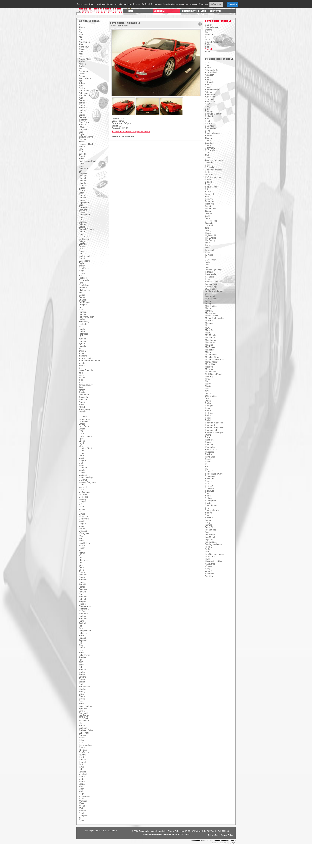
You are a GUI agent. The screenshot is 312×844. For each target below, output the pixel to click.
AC (80, 30)
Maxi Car (209, 320)
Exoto (208, 191)
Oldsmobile (84, 560)
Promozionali (211, 430)
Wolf (81, 808)
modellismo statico (103, 12)
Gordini (82, 295)
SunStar (209, 517)
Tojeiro (82, 747)
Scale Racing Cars (214, 474)
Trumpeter (210, 556)
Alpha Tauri (84, 47)
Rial (80, 643)
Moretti (82, 521)
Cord (81, 205)
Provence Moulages (214, 432)
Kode (81, 404)
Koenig (82, 407)
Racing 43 (209, 440)
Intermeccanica (86, 358)
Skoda (82, 699)
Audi (81, 85)
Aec (80, 32)
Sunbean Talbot (86, 730)
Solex (81, 703)
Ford (81, 283)
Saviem (82, 677)
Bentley (82, 110)
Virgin (81, 791)
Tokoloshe (210, 534)
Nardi (81, 538)
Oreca (81, 567)
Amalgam (209, 75)
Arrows (82, 73)
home (130, 11)
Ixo (206, 257)
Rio (206, 464)
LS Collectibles (212, 298)
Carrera (208, 140)
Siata (81, 694)
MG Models (210, 335)
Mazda (82, 489)
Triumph (82, 762)
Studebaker (84, 720)
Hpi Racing (210, 240)
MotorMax (209, 369)
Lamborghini (84, 419)
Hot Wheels (210, 238)
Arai (80, 68)
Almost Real (211, 72)
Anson (208, 77)
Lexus (81, 433)
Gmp (207, 218)
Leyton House (85, 436)
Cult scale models (213, 170)
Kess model (210, 274)
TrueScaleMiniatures (214, 554)
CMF (207, 155)
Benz (81, 112)
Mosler (82, 528)
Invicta (82, 363)
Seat (81, 684)
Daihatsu (83, 222)
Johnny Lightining (213, 269)
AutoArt (208, 87)
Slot (207, 47)
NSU (81, 555)
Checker (82, 176)
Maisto (208, 308)
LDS (81, 431)
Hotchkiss (83, 334)
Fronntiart (209, 201)
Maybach (83, 487)
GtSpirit (208, 228)
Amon (81, 56)
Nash (81, 540)
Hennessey (84, 321)
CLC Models (211, 150)
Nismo (82, 545)
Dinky (207, 172)
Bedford (82, 105)
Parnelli (82, 584)
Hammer (83, 314)
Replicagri (209, 452)
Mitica (208, 352)
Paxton (82, 587)
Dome (81, 253)
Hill (80, 326)
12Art (207, 62)
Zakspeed (83, 815)
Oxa (207, 398)
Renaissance (211, 449)
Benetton (83, 107)
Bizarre (208, 123)
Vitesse (208, 566)
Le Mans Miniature (213, 291)
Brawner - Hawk (86, 144)
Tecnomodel (210, 530)
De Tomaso (84, 239)
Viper (81, 789)
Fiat (80, 275)
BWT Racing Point (87, 161)
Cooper (82, 200)
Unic (81, 769)
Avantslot (209, 99)
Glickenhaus (84, 290)
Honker (82, 331)
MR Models (210, 371)
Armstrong (83, 71)
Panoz (82, 582)
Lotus (81, 453)
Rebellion (83, 633)
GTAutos (209, 225)
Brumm (208, 135)
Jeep (81, 382)
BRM (81, 149)
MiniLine (209, 345)
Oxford (208, 401)
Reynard (82, 640)
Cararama (209, 138)
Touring (82, 755)
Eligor (207, 184)
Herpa (208, 233)
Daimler (82, 224)
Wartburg (83, 801)
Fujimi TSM (210, 208)
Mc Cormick (84, 492)
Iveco (81, 375)
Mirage (82, 514)
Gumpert (83, 304)
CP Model (209, 167)
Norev (208, 384)
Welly (207, 568)
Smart (81, 701)
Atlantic (208, 84)
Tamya (208, 522)
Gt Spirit (82, 300)
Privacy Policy (214, 835)
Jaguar (82, 377)
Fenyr (81, 270)
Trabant (82, 759)
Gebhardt (83, 287)
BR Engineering (86, 137)
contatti (215, 11)
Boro (81, 132)
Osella (82, 572)
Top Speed (210, 539)
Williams (83, 806)
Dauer (81, 234)
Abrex (208, 65)
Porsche (82, 618)
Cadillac (82, 163)
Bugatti (82, 156)
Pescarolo (83, 596)
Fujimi (208, 206)
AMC (81, 54)
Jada (207, 262)
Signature (209, 491)
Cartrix (208, 145)
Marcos (82, 472)
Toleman (83, 750)
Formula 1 (209, 34)
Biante (208, 121)
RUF (81, 662)
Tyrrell (81, 767)
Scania (82, 679)
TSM (207, 559)
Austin (82, 88)
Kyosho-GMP (211, 281)
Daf (80, 219)
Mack (81, 458)
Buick (81, 158)
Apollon (82, 64)
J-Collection (210, 260)
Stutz (81, 723)
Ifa (80, 348)
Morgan (82, 523)
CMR (207, 157)
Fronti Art (209, 204)
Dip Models (210, 174)
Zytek (81, 820)
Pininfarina (84, 609)
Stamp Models (212, 510)
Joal (207, 267)
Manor (81, 465)
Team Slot (210, 527)
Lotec (81, 450)
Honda (82, 329)
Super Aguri (84, 733)
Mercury (82, 499)
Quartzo (209, 435)
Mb (206, 325)
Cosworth (83, 210)
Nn (80, 550)
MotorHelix (210, 367)
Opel (81, 565)
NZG (207, 391)
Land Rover (84, 426)
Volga (81, 793)
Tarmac (208, 525)
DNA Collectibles (213, 177)
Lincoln (82, 441)
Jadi (207, 264)
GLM (207, 216)
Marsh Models (211, 315)
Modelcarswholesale (214, 359)
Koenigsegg (84, 409)
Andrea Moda (85, 59)
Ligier (81, 438)
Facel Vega (84, 268)
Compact (83, 197)
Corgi (207, 165)
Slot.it (208, 495)
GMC (81, 292)
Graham (82, 297)
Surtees (82, 735)
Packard (82, 574)
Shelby (82, 691)
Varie (207, 51)
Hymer (82, 343)
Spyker (82, 711)
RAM (81, 628)
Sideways (209, 488)
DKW (81, 248)
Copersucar (84, 202)
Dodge (82, 251)
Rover (81, 660)
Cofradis (209, 162)
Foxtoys (209, 199)
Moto (207, 39)
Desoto (82, 246)
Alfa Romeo (84, 42)
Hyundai (82, 346)
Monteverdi (84, 519)
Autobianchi (84, 95)
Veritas (82, 781)
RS (206, 469)
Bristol (82, 146)
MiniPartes (210, 347)
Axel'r (207, 104)
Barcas (82, 100)
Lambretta (83, 421)
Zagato (82, 813)
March (81, 470)
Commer (83, 195)
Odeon (208, 393)
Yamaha (82, 810)
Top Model (210, 537)
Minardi (82, 506)
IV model (209, 255)
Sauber (82, 672)
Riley (81, 645)
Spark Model (211, 505)
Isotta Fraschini (86, 370)
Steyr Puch (84, 716)
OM (80, 562)
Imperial (82, 351)
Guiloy (208, 230)
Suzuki (82, 737)
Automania (210, 94)
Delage (82, 241)
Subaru (82, 725)
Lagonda (83, 416)
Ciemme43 (210, 148)
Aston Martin (85, 78)
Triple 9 (208, 547)
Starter (208, 515)
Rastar (208, 442)
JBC (81, 380)
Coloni (81, 193)
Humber (82, 341)
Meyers (82, 501)
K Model (209, 272)
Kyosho (208, 279)
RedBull (82, 635)
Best (207, 118)
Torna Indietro (123, 136)
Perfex (208, 410)
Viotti (81, 786)
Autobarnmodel (212, 89)
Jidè (81, 387)
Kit (206, 37)
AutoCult (209, 92)
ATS (81, 81)
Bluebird (82, 124)
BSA (81, 151)
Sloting (208, 498)
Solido (208, 503)
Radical (82, 623)
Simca (82, 696)
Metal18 (209, 333)
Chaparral (83, 173)
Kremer (82, 411)
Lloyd (81, 443)
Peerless (83, 589)
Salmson (83, 669)
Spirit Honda (84, 708)
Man (81, 463)
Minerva (82, 509)
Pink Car (209, 413)
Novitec (208, 386)
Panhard (82, 579)
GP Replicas (211, 221)
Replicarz (209, 454)
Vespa (81, 784)
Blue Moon (210, 126)
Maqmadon (210, 313)
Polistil (208, 418)
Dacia (81, 217)
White (81, 803)
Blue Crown (84, 122)
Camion (208, 25)
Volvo (81, 798)
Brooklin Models (212, 133)
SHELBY (209, 486)
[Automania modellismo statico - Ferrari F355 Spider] (156, 95)
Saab (81, 664)
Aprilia (81, 66)
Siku (207, 493)
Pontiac (82, 616)
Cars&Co (209, 143)
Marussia (83, 475)
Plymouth (83, 613)
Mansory (83, 467)
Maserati (83, 480)
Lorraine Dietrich (86, 448)
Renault (82, 638)
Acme (208, 67)
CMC (207, 152)
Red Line (209, 444)
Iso (80, 368)
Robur (81, 652)
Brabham (83, 139)
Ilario (207, 242)
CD (80, 171)
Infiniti (81, 353)
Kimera (82, 402)
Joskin (82, 392)
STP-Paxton (84, 718)
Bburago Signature (213, 114)
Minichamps (210, 340)
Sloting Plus (210, 500)
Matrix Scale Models (214, 318)
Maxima (209, 323)
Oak (81, 557)
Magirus (82, 460)
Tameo (208, 520)
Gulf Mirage (84, 302)
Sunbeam (83, 728)
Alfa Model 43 (211, 70)
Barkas (82, 103)
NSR (207, 388)
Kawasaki (83, 397)
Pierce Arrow (85, 606)
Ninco (207, 379)
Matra (81, 484)
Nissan (82, 548)
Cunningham (84, 214)
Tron (207, 551)
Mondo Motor (211, 362)
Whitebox (209, 573)
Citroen (82, 188)
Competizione (211, 27)
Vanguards (210, 564)
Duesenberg (84, 261)
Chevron (82, 180)
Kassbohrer (84, 394)
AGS (81, 34)
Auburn (82, 83)
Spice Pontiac (85, 706)
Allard (81, 44)
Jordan (82, 390)
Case (81, 166)
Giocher (208, 213)
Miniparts (209, 350)
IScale (208, 247)
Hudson (82, 339)
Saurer (82, 674)
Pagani (82, 577)
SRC (207, 508)
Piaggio (82, 604)
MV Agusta (84, 533)
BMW (81, 127)
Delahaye (83, 244)
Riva (81, 650)
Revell (208, 459)
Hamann (82, 312)
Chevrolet (83, 178)
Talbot (81, 740)
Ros (207, 466)
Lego (207, 294)
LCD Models (211, 289)
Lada (81, 414)
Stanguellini (84, 713)
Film (207, 32)
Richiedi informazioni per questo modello (131, 131)
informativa (216, 4)
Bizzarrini (83, 120)
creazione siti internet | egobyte (224, 843)
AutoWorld (210, 97)
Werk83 (208, 571)
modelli (159, 11)
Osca (81, 570)
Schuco (208, 481)
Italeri (207, 252)
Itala (81, 373)
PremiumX (210, 425)
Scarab (82, 682)
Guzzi (81, 307)
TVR (81, 764)
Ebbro (208, 179)
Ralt (80, 626)
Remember (210, 447)
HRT (81, 336)
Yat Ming (209, 576)
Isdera (81, 365)
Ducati (82, 258)
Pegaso (82, 592)
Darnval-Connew (86, 229)
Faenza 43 (210, 194)
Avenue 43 (210, 101)
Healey (82, 319)
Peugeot (82, 601)
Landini (82, 429)
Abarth (82, 27)
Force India (84, 280)
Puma (81, 621)
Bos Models (210, 128)
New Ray (209, 376)
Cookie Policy (227, 835)
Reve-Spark (210, 457)
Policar (208, 415)
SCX (207, 483)
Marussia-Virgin (86, 477)
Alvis (81, 51)
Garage (208, 211)
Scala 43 (209, 471)
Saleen (82, 667)
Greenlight (210, 223)
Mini (81, 511)
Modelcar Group (212, 357)
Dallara (82, 227)
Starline (208, 513)
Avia (81, 98)
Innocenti (83, 356)
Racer (208, 437)
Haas (81, 309)
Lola (81, 446)
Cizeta (82, 190)
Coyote (82, 212)
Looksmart (210, 296)
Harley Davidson (86, 317)
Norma (82, 553)
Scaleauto (209, 476)
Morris (81, 526)
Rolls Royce (84, 655)
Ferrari (82, 273)
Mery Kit (209, 330)
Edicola (208, 182)
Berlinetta (209, 116)
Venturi (82, 779)
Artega (82, 76)
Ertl (206, 189)
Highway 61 (210, 235)
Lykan (81, 455)
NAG (81, 536)
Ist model (209, 250)
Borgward (83, 129)
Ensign (82, 266)
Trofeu (208, 549)
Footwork (83, 278)
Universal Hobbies (213, 561)
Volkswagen (84, 796)
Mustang (83, 531)
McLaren (83, 494)
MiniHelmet (210, 342)
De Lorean (83, 236)
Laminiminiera (211, 284)
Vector (82, 776)
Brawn (81, 141)
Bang (207, 106)
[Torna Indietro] (200, 25)
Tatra (81, 742)
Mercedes (83, 497)
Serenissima (84, 686)
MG (80, 504)
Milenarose (210, 337)
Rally (207, 44)
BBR (207, 109)
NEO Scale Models (214, 374)
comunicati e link (194, 11)
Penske (82, 594)
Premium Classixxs (214, 423)
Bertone (82, 117)
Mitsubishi (83, 516)
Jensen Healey (86, 385)
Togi (207, 532)
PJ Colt (82, 611)
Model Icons (211, 354)
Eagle (81, 263)
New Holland (84, 543)
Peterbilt (82, 599)
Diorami (208, 30)
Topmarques (211, 542)
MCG (207, 328)
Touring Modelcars (213, 544)
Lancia (82, 424)
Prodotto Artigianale (214, 427)
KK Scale (209, 277)
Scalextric (209, 478)
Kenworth (83, 399)
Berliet (82, 115)
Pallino (208, 403)
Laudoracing (210, 286)
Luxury (208, 303)
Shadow (82, 689)
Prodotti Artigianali (213, 42)
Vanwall (82, 772)
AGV (81, 39)
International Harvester (89, 360)
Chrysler (82, 183)
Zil (80, 818)
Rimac (82, 647)
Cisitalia (82, 185)
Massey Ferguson (87, 482)
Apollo (81, 61)
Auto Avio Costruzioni (89, 90)
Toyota (82, 757)
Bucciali (82, 154)
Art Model (209, 82)
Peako (208, 408)
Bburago (209, 111)
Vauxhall (83, 774)
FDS (207, 196)
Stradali (208, 49)
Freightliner (84, 285)
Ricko (207, 461)
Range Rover (85, 630)
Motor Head (210, 364)
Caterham (83, 168)
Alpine (81, 49)
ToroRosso (84, 752)
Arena (208, 79)
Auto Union (84, 93)
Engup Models (212, 187)
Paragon (209, 405)
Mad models (211, 306)
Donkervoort (84, 256)
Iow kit (208, 245)
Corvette (83, 207)
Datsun (82, 231)
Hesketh (82, 324)
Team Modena (85, 745)
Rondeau (83, 657)
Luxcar (208, 301)
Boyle (81, 134)
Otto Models (211, 396)
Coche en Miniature (214, 160)
